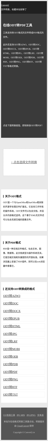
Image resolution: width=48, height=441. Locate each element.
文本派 (40, 415)
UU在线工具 (9, 415)
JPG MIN (21, 415)
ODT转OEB (10, 356)
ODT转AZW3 (11, 295)
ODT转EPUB (11, 318)
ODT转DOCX (12, 311)
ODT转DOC (10, 303)
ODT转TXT (10, 394)
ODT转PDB (10, 364)
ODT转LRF (10, 341)
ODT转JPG (10, 333)
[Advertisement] (24, 96)
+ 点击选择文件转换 (24, 162)
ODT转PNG (10, 379)
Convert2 (5, 5)
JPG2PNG (31, 415)
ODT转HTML (11, 326)
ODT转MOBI (11, 349)
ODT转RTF (10, 387)
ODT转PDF (10, 371)
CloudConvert (23, 426)
